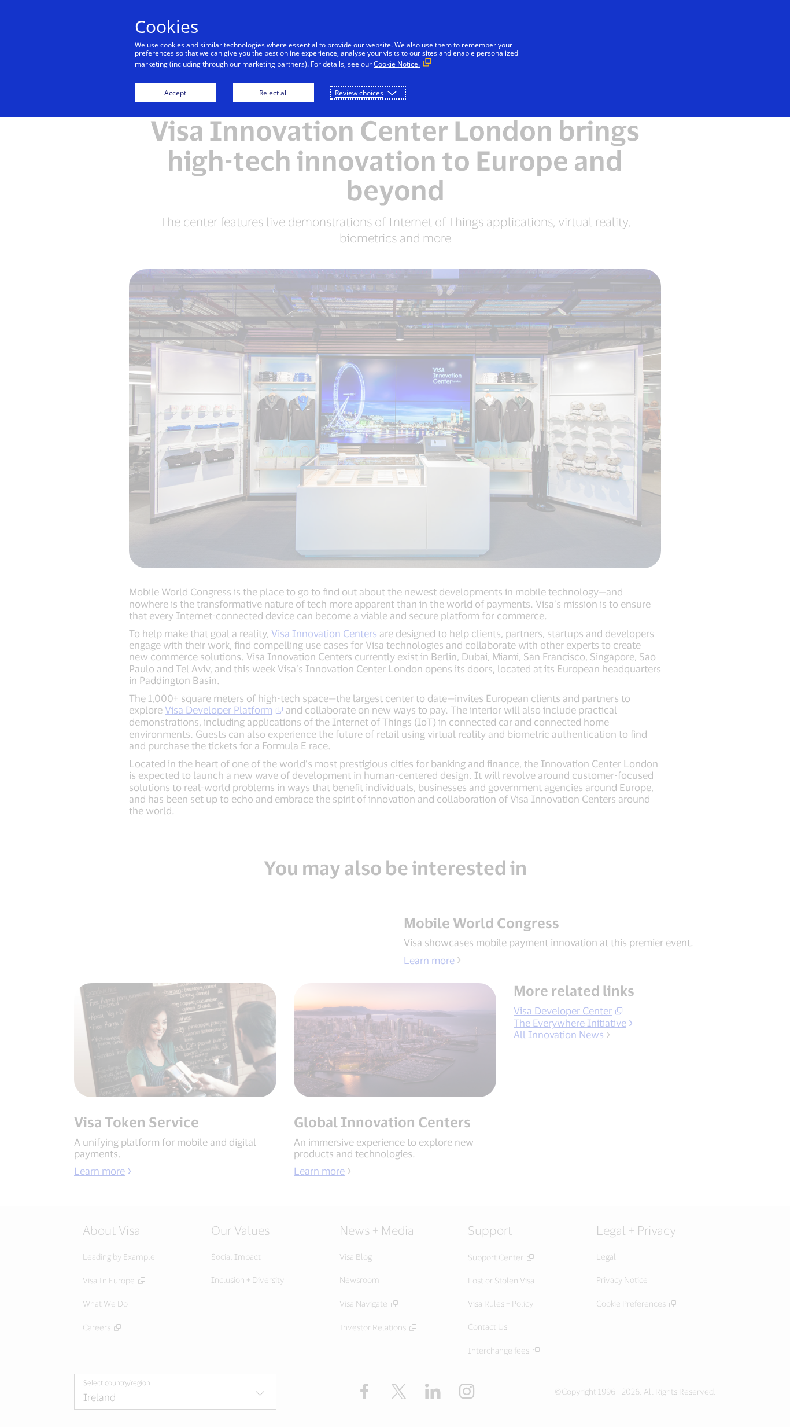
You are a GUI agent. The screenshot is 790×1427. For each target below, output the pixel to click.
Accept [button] (175, 93)
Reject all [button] (273, 93)
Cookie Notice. (397, 64)
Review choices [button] (359, 93)
